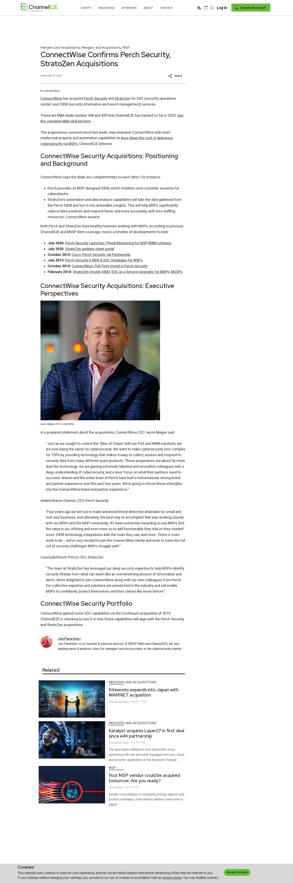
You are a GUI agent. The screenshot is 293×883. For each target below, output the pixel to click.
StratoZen (122, 98)
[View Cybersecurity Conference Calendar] (205, 7)
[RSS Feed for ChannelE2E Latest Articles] (199, 7)
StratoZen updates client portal (89, 249)
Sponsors (129, 8)
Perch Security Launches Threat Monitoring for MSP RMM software (118, 243)
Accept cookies (237, 872)
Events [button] (86, 8)
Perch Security (95, 98)
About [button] (148, 8)
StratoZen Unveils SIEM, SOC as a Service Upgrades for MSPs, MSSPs (128, 272)
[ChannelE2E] (39, 7)
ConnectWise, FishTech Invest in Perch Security (110, 266)
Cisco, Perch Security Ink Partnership (101, 255)
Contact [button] (166, 8)
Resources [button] (106, 8)
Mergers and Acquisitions (60, 47)
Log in (222, 8)
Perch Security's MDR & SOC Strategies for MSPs (104, 260)
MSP (126, 47)
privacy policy (172, 878)
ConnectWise (51, 98)
